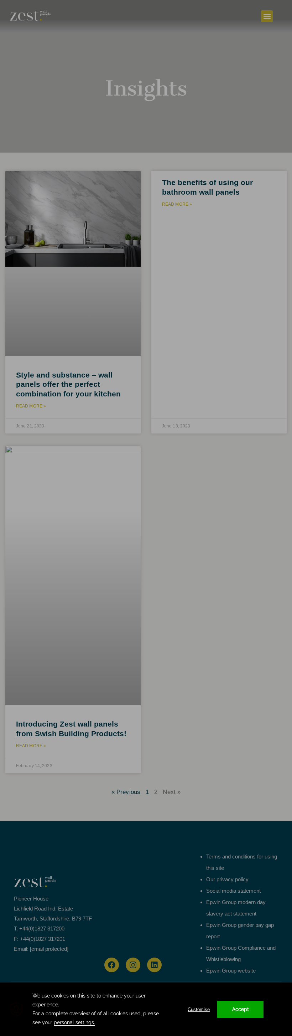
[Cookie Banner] (146, 1009)
